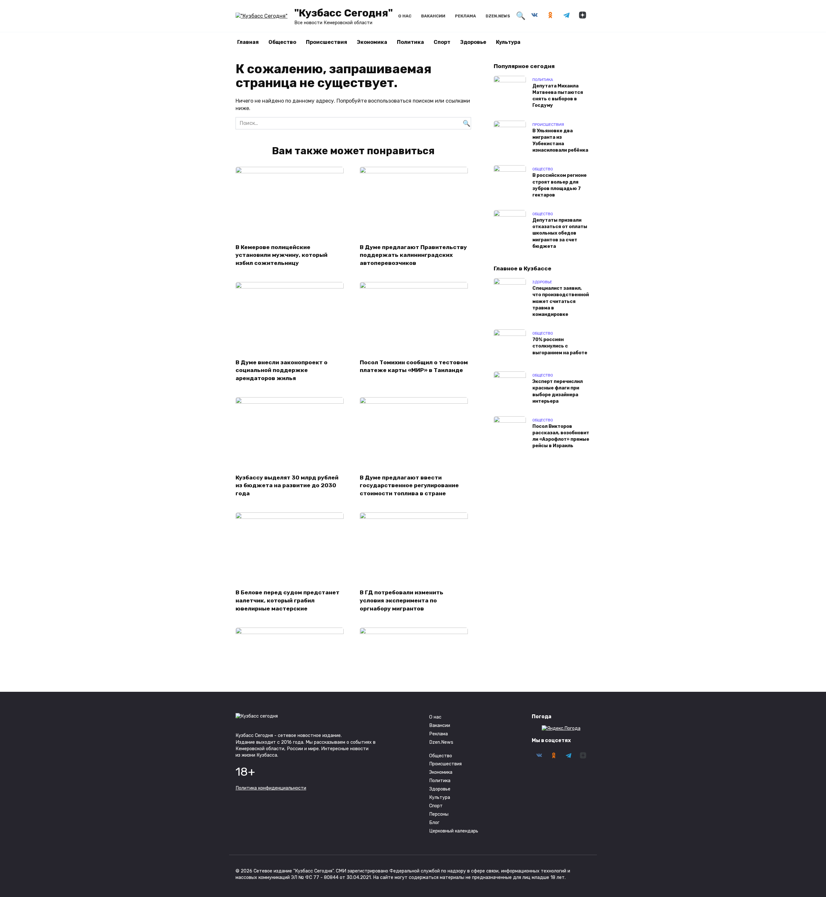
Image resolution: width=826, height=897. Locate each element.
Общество (282, 42)
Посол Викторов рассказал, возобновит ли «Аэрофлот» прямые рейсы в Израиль (560, 436)
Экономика (372, 42)
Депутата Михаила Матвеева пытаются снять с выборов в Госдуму (557, 95)
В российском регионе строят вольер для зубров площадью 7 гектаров (559, 185)
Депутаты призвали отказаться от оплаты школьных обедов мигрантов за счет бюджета (559, 233)
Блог (434, 822)
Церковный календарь (453, 831)
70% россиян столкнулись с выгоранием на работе (559, 346)
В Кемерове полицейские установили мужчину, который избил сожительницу (281, 255)
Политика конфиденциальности (271, 788)
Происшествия (326, 42)
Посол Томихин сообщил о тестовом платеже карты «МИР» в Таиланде (414, 366)
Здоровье (473, 42)
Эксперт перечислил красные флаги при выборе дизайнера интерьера (557, 391)
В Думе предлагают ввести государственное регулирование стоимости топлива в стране (409, 485)
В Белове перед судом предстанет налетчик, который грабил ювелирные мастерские (287, 600)
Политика (410, 42)
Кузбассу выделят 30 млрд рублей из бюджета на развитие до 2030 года (287, 485)
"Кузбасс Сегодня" (343, 13)
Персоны (438, 814)
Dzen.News (498, 16)
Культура (508, 42)
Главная (248, 42)
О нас (404, 16)
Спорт (442, 42)
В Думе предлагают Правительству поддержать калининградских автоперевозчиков (413, 255)
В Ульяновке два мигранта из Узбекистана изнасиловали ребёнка (560, 140)
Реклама (465, 16)
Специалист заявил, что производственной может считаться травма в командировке (560, 301)
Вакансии (433, 16)
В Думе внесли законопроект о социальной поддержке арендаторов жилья (281, 370)
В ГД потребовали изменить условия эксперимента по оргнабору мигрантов (401, 600)
